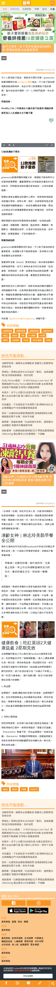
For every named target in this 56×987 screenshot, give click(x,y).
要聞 (14, 921)
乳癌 (26, 340)
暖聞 (26, 921)
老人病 (15, 944)
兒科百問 (39, 941)
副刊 (44, 9)
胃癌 (49, 340)
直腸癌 (16, 340)
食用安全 (48, 330)
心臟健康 (18, 941)
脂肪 (15, 335)
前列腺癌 (38, 340)
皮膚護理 (24, 944)
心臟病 (32, 335)
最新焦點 (5, 921)
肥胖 (6, 340)
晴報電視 (14, 9)
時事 (37, 9)
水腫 (43, 335)
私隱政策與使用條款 (21, 970)
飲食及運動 (17, 938)
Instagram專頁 (24, 81)
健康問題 (8, 330)
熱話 (20, 921)
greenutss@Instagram (22, 318)
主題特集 (27, 9)
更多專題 (34, 944)
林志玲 (35, 789)
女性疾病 (5, 944)
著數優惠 (21, 330)
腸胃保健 (28, 941)
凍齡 (24, 789)
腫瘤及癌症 (6, 941)
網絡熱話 (34, 330)
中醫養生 (39, 938)
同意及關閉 (28, 976)
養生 (6, 335)
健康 (5, 9)
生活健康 (28, 938)
